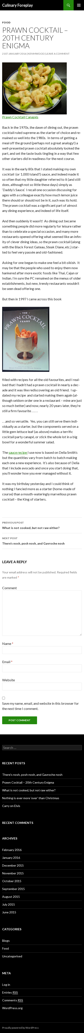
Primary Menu (79, 5)
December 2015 (13, 865)
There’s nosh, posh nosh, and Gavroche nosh (33, 541)
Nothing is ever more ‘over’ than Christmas (30, 798)
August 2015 (11, 896)
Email (7, 662)
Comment (9, 588)
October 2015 (11, 881)
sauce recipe (18, 452)
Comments (12, 1000)
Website (8, 680)
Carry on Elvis (11, 806)
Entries (10, 992)
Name (7, 643)
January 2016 (11, 857)
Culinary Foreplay (17, 5)
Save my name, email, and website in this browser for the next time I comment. (40, 706)
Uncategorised (12, 956)
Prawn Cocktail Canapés (20, 117)
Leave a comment (58, 53)
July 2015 (8, 904)
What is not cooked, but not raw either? (30, 525)
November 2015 (13, 873)
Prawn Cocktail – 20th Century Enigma (28, 782)
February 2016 (12, 850)
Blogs (6, 940)
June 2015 (9, 912)
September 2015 (13, 889)
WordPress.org (12, 1008)
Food (6, 22)
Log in (6, 984)
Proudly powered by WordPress (20, 1027)
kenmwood (36, 53)
